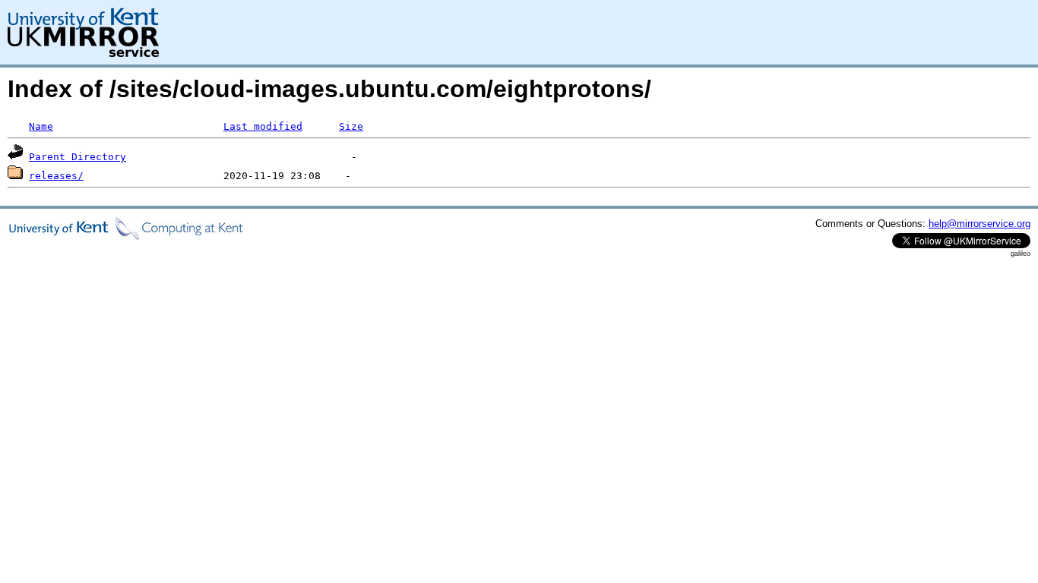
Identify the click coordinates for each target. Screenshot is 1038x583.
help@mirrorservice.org (979, 223)
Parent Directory (77, 156)
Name (41, 126)
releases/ (56, 175)
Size (351, 126)
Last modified (262, 126)
